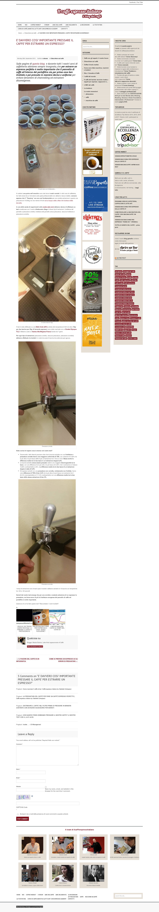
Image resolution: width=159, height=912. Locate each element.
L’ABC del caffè (57, 25)
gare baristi (135, 309)
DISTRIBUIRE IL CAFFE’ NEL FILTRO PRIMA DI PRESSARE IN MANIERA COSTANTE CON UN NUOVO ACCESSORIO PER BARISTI (43, 707)
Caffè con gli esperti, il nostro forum (96, 58)
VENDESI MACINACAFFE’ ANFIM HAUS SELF (127, 166)
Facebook (132, 2)
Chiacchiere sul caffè (30, 33)
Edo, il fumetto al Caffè (91, 73)
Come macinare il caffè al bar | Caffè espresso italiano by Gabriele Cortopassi (47, 689)
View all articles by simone (35, 646)
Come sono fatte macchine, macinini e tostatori (96, 69)
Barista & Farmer (120, 277)
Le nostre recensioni (91, 91)
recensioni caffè (120, 327)
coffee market (36, 25)
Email (18, 778)
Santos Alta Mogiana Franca (41, 332)
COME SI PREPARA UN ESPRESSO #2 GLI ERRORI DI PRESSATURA (63, 660)
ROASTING (130, 327)
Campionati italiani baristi (123, 289)
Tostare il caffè (119, 336)
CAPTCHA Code (21, 807)
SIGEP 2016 (119, 330)
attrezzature (89, 94)
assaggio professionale (128, 91)
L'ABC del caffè (89, 85)
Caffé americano (129, 283)
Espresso (118, 309)
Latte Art (118, 312)
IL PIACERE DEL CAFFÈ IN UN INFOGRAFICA (27, 660)
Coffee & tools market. (91, 65)
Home (20, 25)
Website (18, 786)
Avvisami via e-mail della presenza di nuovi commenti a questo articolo (43, 814)
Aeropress (118, 271)
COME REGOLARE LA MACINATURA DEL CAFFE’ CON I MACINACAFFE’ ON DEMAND (128, 214)
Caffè (117, 280)
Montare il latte (124, 318)
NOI (26, 25)
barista (128, 274)
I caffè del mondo (90, 76)
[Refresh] (32, 796)
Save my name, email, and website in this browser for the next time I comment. (59, 790)
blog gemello (128, 238)
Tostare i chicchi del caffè (123, 333)
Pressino (118, 321)
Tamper (134, 330)
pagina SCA (123, 102)
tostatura (128, 336)
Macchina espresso (121, 315)
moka (117, 318)
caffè (87, 97)
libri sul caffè (126, 312)
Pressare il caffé (135, 318)
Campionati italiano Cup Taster (124, 292)
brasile (129, 277)
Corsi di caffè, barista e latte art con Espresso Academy (38, 29)
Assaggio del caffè (129, 271)
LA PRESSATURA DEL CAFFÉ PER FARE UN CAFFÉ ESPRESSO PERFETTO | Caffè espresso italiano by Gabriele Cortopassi (45, 697)
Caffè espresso (124, 280)
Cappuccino (119, 306)
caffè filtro (134, 280)
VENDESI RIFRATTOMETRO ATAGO (126, 156)
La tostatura (97, 25)
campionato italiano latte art (123, 301)
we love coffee (132, 338)
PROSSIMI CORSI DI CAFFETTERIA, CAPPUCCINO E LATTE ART (126, 202)
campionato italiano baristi (123, 298)
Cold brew (127, 306)
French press (127, 309)
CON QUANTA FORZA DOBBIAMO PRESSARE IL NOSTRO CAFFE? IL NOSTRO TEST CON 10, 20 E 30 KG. (45, 716)
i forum (46, 25)
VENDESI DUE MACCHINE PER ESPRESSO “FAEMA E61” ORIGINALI (126, 221)
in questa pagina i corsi (123, 47)
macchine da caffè (92, 100)
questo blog (39, 63)
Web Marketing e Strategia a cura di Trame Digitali (30, 907)
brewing (135, 277)
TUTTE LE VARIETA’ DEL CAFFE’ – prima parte (127, 226)
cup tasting (134, 306)
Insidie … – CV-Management (32, 724)
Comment (19, 744)
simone (45, 58)
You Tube (140, 2)
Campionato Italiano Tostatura (124, 304)
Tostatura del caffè (121, 338)
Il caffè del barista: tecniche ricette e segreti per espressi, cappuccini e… (96, 81)
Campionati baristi (121, 286)
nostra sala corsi (48, 207)
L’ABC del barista (71, 25)
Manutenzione (133, 315)
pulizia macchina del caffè (130, 321)
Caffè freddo (119, 283)
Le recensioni (84, 25)
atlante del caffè (120, 274)
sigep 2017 (127, 330)
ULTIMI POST (121, 258)
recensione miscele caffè (123, 324)
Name (18, 769)
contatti (64, 29)
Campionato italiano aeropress (124, 295)
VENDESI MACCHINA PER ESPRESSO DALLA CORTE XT (127, 160)
